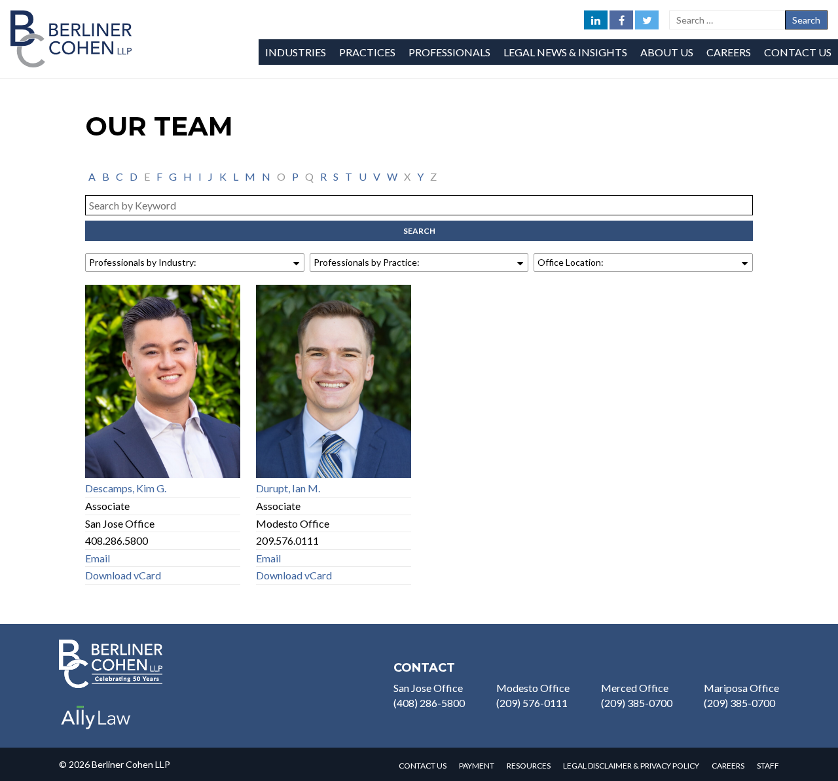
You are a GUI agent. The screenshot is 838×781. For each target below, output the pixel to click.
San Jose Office (428, 687)
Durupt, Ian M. (288, 488)
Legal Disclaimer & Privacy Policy (631, 766)
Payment (476, 766)
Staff (768, 766)
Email (97, 558)
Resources (529, 766)
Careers (728, 52)
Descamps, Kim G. (125, 488)
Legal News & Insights (565, 52)
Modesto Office (533, 687)
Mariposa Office (741, 687)
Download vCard (123, 575)
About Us (666, 52)
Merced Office (634, 687)
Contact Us (797, 52)
